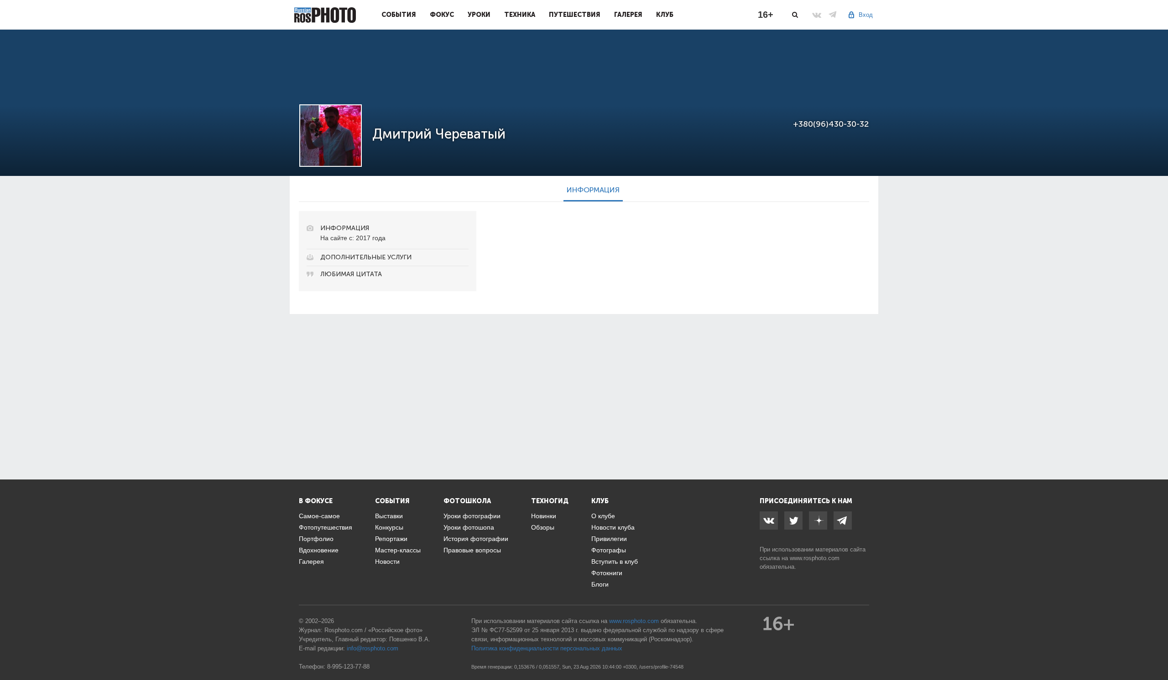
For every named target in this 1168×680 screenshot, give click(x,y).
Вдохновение (319, 550)
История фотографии (475, 538)
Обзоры (542, 527)
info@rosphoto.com (372, 648)
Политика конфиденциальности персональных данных (546, 648)
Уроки (479, 14)
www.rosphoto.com (815, 558)
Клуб (664, 14)
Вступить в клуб (614, 561)
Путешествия (574, 14)
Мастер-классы (398, 550)
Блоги (600, 584)
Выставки (389, 516)
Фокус (442, 14)
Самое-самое (319, 516)
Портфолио (316, 538)
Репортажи (391, 538)
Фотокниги (606, 573)
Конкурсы (389, 527)
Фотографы (608, 550)
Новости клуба (613, 527)
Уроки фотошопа (468, 527)
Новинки (543, 516)
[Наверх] (1156, 650)
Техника (519, 14)
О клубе (603, 516)
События (398, 14)
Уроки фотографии (472, 516)
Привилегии (609, 538)
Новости (387, 561)
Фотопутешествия (325, 527)
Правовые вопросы (472, 550)
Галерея (628, 14)
